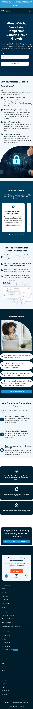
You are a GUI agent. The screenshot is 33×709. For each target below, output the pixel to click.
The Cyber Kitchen (7, 650)
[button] (9, 234)
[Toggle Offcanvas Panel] (30, 10)
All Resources (6, 635)
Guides (4, 639)
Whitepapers (6, 646)
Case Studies (6, 642)
